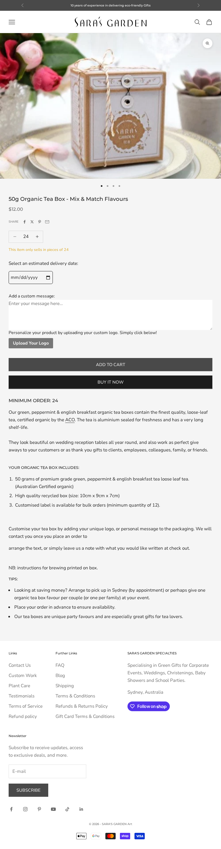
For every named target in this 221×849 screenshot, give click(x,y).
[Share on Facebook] (24, 222)
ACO (70, 420)
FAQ (60, 665)
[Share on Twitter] (32, 222)
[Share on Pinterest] (39, 222)
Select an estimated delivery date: (43, 263)
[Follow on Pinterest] (39, 809)
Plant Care (19, 686)
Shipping (65, 686)
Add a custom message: (32, 296)
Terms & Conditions (75, 696)
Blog (60, 675)
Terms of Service (26, 706)
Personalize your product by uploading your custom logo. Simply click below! (83, 332)
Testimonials (21, 696)
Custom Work (23, 675)
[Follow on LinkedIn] (81, 809)
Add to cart (110, 365)
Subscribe (28, 790)
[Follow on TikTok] (67, 809)
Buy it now (111, 382)
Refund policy (23, 716)
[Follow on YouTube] (53, 809)
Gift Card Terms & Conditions (85, 716)
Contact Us (20, 665)
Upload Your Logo (31, 343)
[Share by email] (47, 222)
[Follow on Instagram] (25, 809)
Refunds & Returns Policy (82, 706)
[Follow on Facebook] (11, 809)
